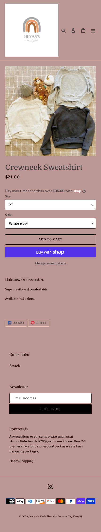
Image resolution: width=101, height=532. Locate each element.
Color (8, 214)
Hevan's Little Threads (43, 516)
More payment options (50, 263)
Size (7, 196)
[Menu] (93, 30)
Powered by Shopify (70, 516)
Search (14, 366)
